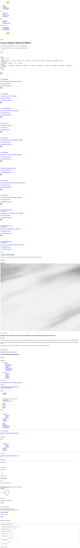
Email (3, 529)
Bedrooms (2, 64)
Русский (5, 393)
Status (1, 67)
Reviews (7, 417)
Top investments (6, 15)
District (2, 59)
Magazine (7, 377)
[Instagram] (1, 389)
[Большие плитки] (1, 72)
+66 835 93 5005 (3, 386)
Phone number (5, 526)
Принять (2, 512)
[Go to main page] (5, 3)
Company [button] (5, 414)
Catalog (4, 404)
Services (7, 375)
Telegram (2, 259)
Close (2, 502)
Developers (5, 16)
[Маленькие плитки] (1, 70)
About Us (7, 373)
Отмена (6, 512)
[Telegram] (3, 389)
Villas (4, 14)
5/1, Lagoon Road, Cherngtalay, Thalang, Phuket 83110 (11, 382)
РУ (1, 434)
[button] (1, 496)
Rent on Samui (6, 29)
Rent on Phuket (6, 28)
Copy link (2, 488)
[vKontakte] (5, 389)
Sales (4, 5)
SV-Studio (10, 401)
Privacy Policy (6, 400)
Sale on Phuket (6, 27)
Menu (4, 407)
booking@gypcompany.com (13, 386)
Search (4, 406)
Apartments (5, 13)
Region (2, 57)
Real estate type (3, 61)
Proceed (2, 516)
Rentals (4, 6)
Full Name (4, 524)
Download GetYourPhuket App (6, 387)
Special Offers (6, 8)
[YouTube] (6, 389)
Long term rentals (6, 23)
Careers (7, 374)
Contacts (7, 378)
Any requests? (5, 539)
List (3, 405)
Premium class (6, 7)
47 (3, 252)
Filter (3, 50)
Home (4, 403)
